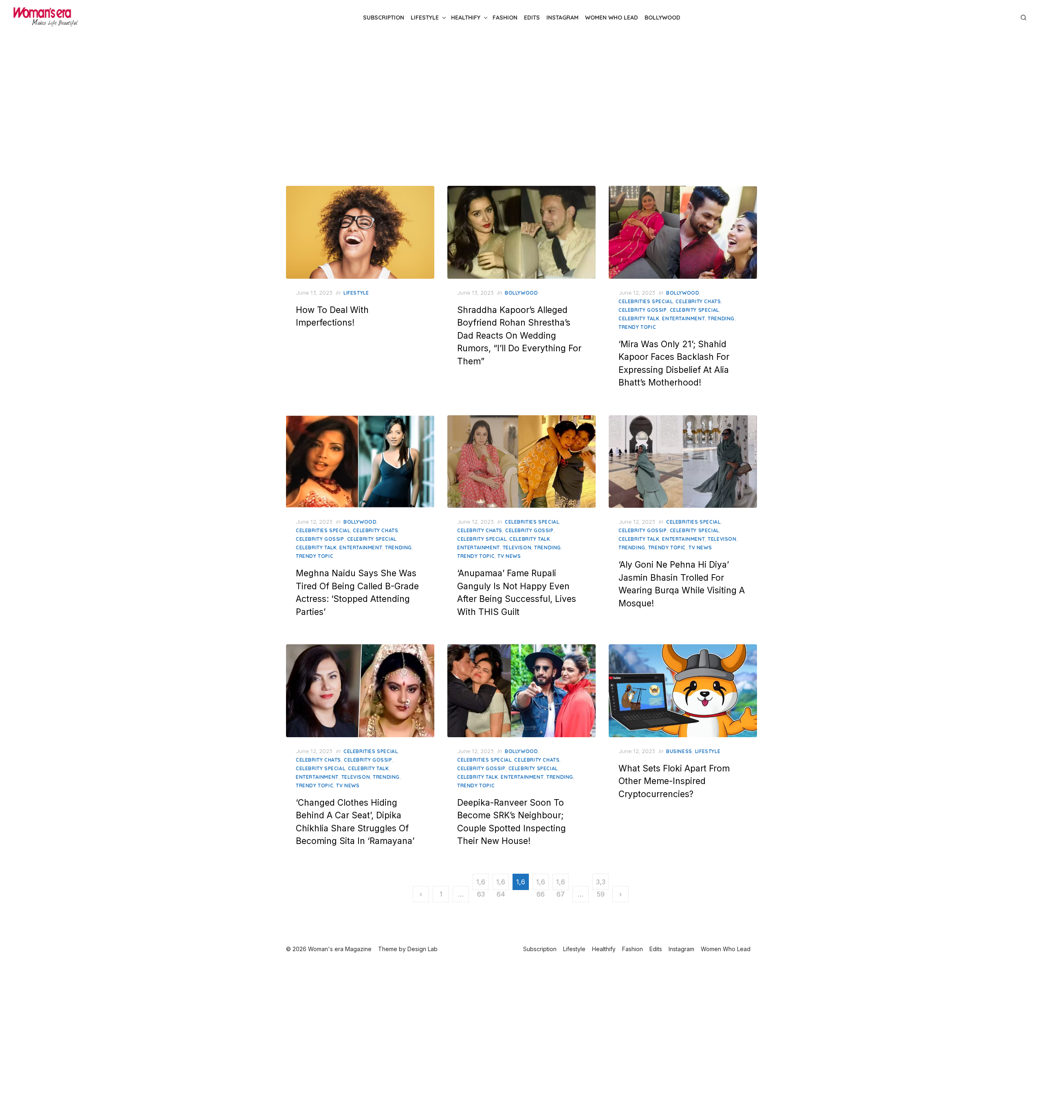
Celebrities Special (645, 301)
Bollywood (662, 17)
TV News (509, 556)
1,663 (480, 884)
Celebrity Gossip (642, 310)
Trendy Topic (637, 327)
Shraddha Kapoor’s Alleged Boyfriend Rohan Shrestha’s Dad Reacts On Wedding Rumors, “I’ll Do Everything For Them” (519, 335)
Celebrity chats (698, 301)
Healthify (465, 17)
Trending (721, 318)
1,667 (560, 884)
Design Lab (422, 948)
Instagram (562, 17)
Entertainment (683, 318)
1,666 (540, 884)
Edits (532, 17)
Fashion (505, 17)
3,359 (600, 884)
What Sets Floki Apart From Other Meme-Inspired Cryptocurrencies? (674, 781)
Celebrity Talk (638, 318)
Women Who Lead (611, 17)
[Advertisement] (521, 109)
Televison (517, 547)
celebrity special (694, 310)
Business (679, 751)
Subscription (383, 17)
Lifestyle (425, 17)
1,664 (500, 884)
